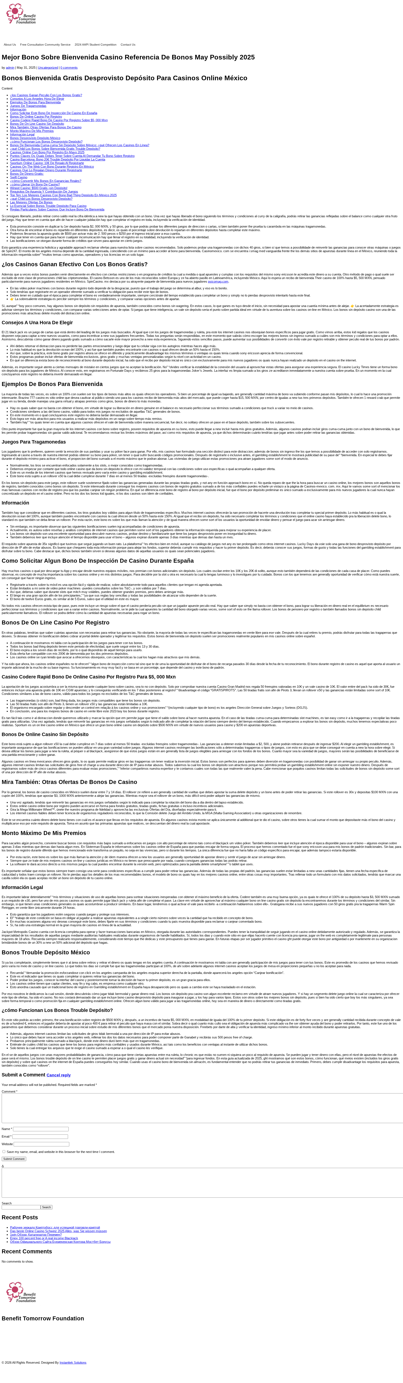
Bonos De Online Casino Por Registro (36, 116)
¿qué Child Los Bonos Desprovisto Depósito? (41, 198)
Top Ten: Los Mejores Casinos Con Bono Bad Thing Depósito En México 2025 (63, 195)
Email (7, 1136)
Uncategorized (48, 67)
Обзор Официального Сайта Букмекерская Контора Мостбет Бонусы (60, 1241)
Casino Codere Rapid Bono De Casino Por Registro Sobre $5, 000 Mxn (59, 120)
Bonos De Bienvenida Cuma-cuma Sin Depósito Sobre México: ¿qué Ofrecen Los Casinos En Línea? (79, 145)
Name (7, 1129)
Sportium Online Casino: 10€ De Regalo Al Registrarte (47, 163)
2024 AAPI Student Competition (95, 44)
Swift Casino (18, 177)
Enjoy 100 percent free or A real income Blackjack (44, 1238)
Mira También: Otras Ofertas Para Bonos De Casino (45, 127)
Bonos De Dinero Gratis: (27, 173)
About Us (10, 44)
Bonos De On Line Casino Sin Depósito (37, 123)
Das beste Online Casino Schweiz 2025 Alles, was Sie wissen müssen (58, 1231)
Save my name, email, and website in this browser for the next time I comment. (61, 1152)
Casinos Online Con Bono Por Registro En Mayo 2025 (47, 152)
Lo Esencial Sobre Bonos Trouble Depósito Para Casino (48, 206)
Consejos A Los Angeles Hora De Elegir (37, 98)
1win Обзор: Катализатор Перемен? (36, 1234)
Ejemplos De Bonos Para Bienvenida (35, 102)
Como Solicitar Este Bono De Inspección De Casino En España (53, 113)
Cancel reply (59, 1075)
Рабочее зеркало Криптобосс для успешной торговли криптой (55, 1227)
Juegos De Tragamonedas (28, 106)
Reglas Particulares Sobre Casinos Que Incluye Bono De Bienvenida (57, 209)
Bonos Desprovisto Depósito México (35, 138)
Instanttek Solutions (73, 1362)
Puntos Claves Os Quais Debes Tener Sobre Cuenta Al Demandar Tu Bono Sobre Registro (72, 156)
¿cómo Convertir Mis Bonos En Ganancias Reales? (45, 181)
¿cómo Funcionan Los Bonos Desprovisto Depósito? (46, 141)
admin (10, 67)
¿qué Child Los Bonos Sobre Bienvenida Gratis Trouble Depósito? (55, 148)
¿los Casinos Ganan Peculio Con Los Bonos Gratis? (46, 95)
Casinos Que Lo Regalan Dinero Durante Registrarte (46, 170)
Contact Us (128, 44)
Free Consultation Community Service (45, 44)
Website (7, 1144)
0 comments (69, 67)
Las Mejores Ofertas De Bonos (31, 202)
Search (7, 1203)
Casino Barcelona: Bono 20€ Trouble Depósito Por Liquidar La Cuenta (57, 159)
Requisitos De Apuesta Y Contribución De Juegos (44, 191)
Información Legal (22, 134)
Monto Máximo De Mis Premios (32, 131)
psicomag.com (218, 281)
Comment (9, 1091)
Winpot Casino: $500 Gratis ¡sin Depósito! (38, 188)
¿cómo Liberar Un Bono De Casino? (35, 184)
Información (18, 109)
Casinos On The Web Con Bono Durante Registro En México (52, 166)
